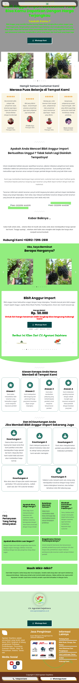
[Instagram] (18, 663)
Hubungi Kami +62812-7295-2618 (25, 240)
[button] (47, 3)
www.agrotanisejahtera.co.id (39, 611)
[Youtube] (11, 663)
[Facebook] (15, 667)
